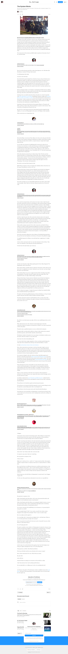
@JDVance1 (22, 122)
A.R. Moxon (20, 11)
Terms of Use (38, 637)
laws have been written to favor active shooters (29, 345)
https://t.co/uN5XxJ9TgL (38, 405)
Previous (20, 592)
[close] (43, 622)
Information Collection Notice (34, 638)
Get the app (38, 649)
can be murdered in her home (41, 359)
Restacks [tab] (23, 599)
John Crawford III (34, 356)
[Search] (55, 2)
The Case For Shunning (22, 613)
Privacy (34, 647)
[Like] (18, 14)
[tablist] (21, 599)
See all (19, 633)
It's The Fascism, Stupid (22, 620)
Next (48, 592)
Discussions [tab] (24, 610)
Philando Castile (43, 356)
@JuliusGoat (22, 255)
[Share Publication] (57, 2)
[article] (34, 615)
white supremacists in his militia (25, 96)
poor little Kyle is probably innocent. (35, 378)
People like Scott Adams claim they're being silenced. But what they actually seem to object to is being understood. (29, 615)
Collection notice (40, 647)
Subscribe (60, 2)
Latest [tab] (21, 610)
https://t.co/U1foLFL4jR (20, 417)
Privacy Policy (41, 638)
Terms (36, 647)
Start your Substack (31, 649)
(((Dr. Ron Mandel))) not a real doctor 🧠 (23, 414)
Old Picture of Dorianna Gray (21, 487)
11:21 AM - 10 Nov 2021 (20, 125)
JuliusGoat (19, 427)
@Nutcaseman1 (31, 414)
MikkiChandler (24, 427)
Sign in (65, 2)
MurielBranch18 (28, 427)
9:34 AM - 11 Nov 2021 (20, 429)
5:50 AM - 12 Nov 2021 (20, 418)
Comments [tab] (19, 599)
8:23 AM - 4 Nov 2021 (20, 66)
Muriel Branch (19, 403)
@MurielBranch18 (24, 403)
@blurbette (27, 487)
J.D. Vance (18, 122)
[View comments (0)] (20, 14)
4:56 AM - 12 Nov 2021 (20, 259)
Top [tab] (18, 610)
